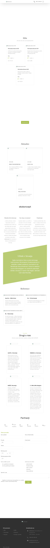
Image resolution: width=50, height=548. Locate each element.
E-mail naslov (27, 440)
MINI (15, 530)
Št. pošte (2, 440)
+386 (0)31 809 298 (33, 537)
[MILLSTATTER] (25, 186)
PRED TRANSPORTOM (14, 164)
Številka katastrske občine (6, 456)
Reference (25, 288)
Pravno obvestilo (6, 547)
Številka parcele (4, 450)
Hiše (25, 38)
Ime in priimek (4, 434)
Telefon (2, 445)
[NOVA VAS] (34, 159)
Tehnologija (6, 532)
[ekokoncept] (9, 1)
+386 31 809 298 (38, 1)
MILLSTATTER (22, 191)
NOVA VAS (30, 164)
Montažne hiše (25, 122)
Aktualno (25, 144)
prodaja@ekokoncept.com (34, 542)
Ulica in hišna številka (29, 434)
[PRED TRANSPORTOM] (16, 159)
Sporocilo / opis (4, 472)
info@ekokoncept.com (33, 540)
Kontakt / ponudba (17, 534)
